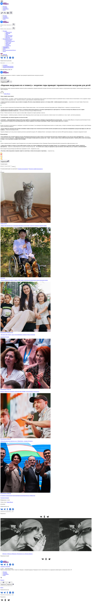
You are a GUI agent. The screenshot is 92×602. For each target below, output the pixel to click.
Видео (4, 51)
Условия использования (23, 168)
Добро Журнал (10, 502)
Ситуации (5, 7)
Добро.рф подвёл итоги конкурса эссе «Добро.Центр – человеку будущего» (17, 441)
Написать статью (4, 55)
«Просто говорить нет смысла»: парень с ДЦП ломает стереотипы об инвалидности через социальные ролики (24, 280)
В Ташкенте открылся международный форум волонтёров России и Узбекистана (18, 495)
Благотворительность (10, 41)
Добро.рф (9, 389)
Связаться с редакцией (5, 566)
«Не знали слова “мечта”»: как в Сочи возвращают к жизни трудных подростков (18, 334)
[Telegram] (47, 516)
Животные (8, 33)
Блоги (4, 9)
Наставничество (9, 35)
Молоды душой (9, 36)
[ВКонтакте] (41, 516)
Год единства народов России (9, 50)
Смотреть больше (5, 336)
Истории (5, 6)
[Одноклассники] (44, 516)
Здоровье (7, 44)
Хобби (7, 34)
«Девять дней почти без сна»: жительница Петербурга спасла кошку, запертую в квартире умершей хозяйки (24, 225)
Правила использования (8, 67)
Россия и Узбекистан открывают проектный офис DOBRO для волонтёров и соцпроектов (20, 391)
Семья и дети (8, 42)
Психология (8, 45)
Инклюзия (8, 37)
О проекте (5, 65)
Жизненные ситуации (7, 38)
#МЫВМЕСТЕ (6, 47)
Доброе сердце (9, 32)
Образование (6, 8)
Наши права (8, 43)
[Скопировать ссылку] (50, 516)
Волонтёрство (9, 40)
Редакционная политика (8, 66)
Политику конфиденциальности (36, 168)
